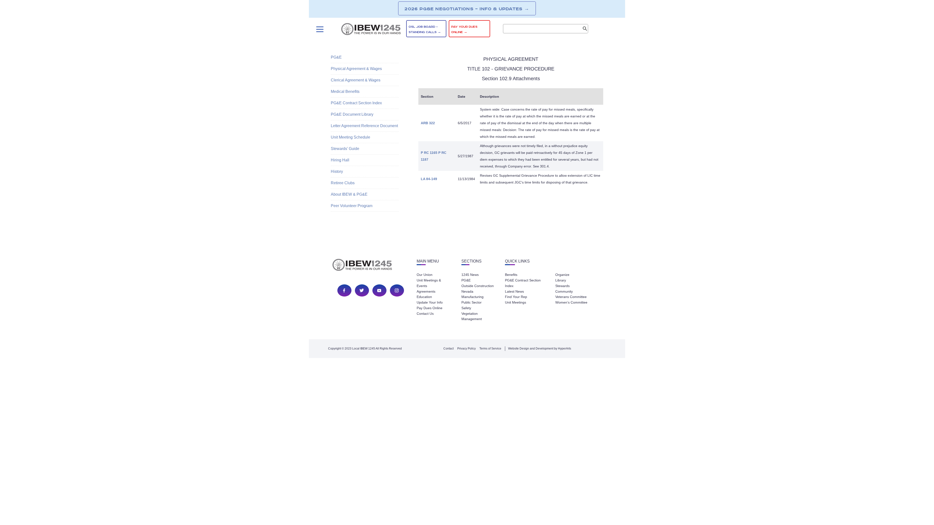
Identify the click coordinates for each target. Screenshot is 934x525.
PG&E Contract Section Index (356, 103)
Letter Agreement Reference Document (364, 126)
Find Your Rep (516, 297)
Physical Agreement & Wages (356, 69)
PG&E (336, 57)
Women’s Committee (571, 302)
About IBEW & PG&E (349, 194)
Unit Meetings (515, 302)
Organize (562, 275)
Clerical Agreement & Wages (355, 80)
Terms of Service (490, 348)
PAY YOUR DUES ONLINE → (464, 29)
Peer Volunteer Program (351, 206)
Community (564, 291)
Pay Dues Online (429, 308)
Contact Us (425, 313)
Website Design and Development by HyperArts (539, 348)
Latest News (514, 291)
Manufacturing (472, 297)
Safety (466, 308)
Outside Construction (477, 286)
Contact (448, 348)
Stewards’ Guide (345, 149)
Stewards (562, 286)
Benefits (511, 275)
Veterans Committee (571, 297)
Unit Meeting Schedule (350, 137)
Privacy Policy (466, 348)
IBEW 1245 (371, 265)
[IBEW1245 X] (361, 290)
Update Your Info (430, 302)
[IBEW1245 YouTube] (379, 290)
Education (424, 297)
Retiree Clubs (343, 183)
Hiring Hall (340, 160)
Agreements (426, 291)
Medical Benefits (345, 91)
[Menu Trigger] (319, 29)
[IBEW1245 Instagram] (396, 290)
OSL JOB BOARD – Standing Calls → (425, 29)
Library (560, 280)
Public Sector (471, 302)
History (337, 171)
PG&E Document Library (352, 114)
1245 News (470, 275)
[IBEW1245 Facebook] (344, 290)
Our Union (424, 275)
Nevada (467, 291)
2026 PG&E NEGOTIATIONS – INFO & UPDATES (466, 8)
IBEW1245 (371, 30)
